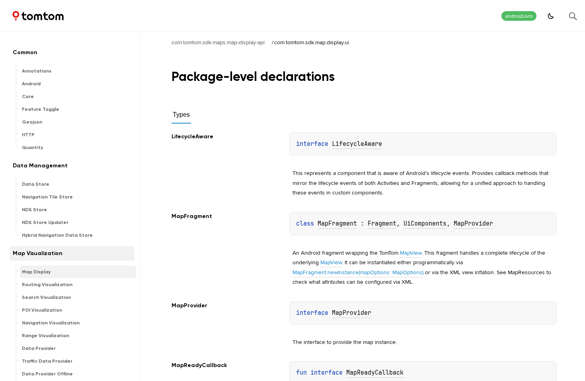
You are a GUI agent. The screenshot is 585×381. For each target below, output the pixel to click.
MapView (410, 253)
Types (181, 114)
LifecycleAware (357, 144)
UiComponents (425, 224)
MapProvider (473, 224)
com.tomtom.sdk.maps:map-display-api (218, 42)
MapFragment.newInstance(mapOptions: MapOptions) (357, 272)
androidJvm (519, 16)
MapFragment (337, 224)
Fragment (382, 224)
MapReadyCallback (375, 373)
